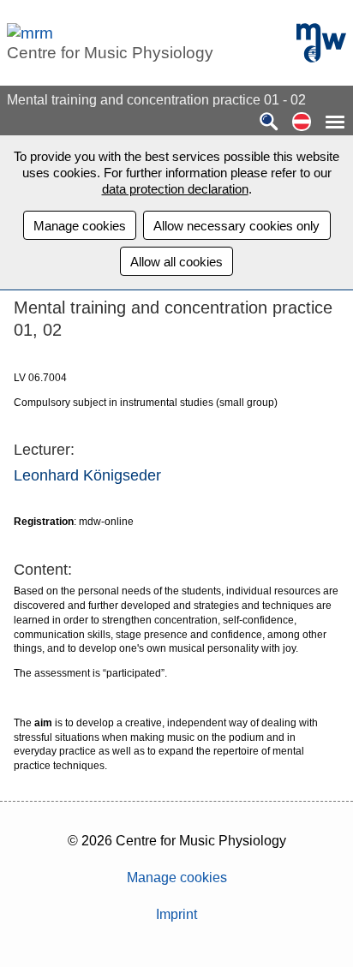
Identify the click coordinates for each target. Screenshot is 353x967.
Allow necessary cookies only (236, 225)
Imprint (176, 914)
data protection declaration (175, 189)
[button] (301, 123)
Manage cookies (79, 225)
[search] (269, 123)
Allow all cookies (176, 261)
